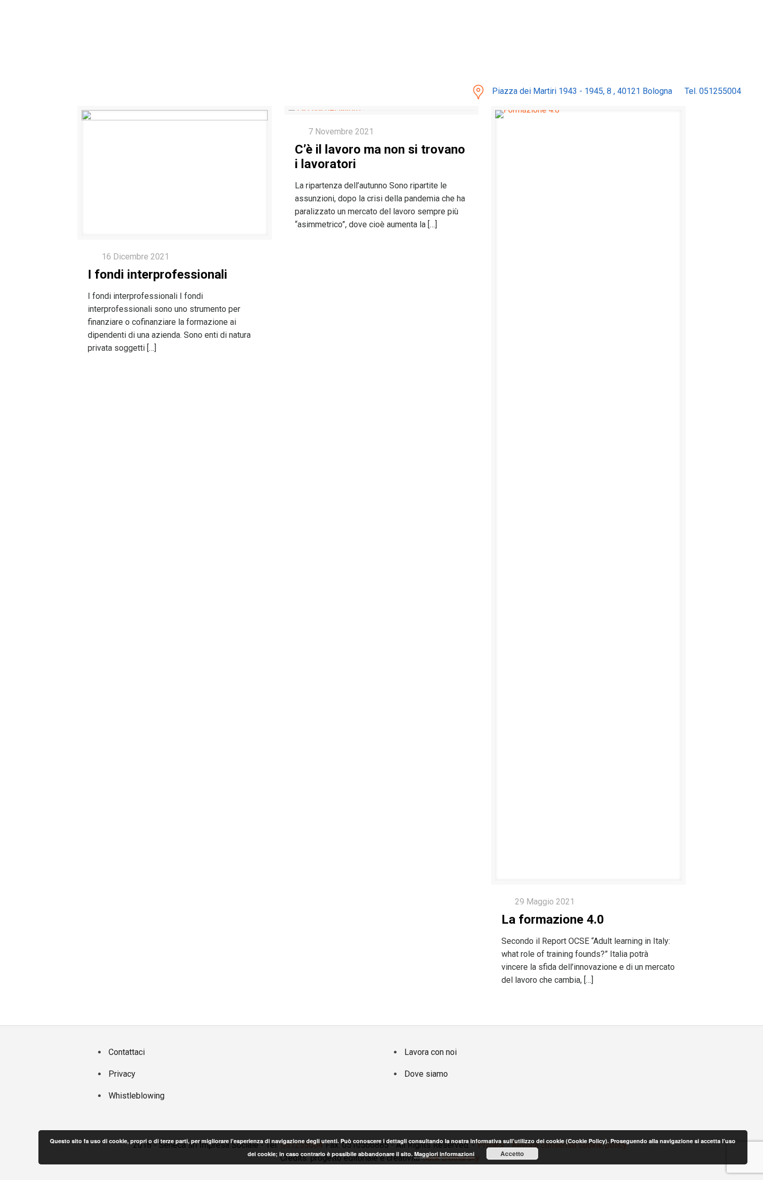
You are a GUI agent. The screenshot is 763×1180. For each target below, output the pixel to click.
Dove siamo (426, 1074)
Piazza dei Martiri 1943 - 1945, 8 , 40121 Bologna (582, 91)
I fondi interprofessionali (157, 274)
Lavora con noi (430, 1052)
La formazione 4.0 (552, 919)
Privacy (121, 1074)
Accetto (512, 1153)
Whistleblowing (136, 1096)
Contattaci (126, 1052)
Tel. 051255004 (713, 91)
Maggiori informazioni (444, 1154)
